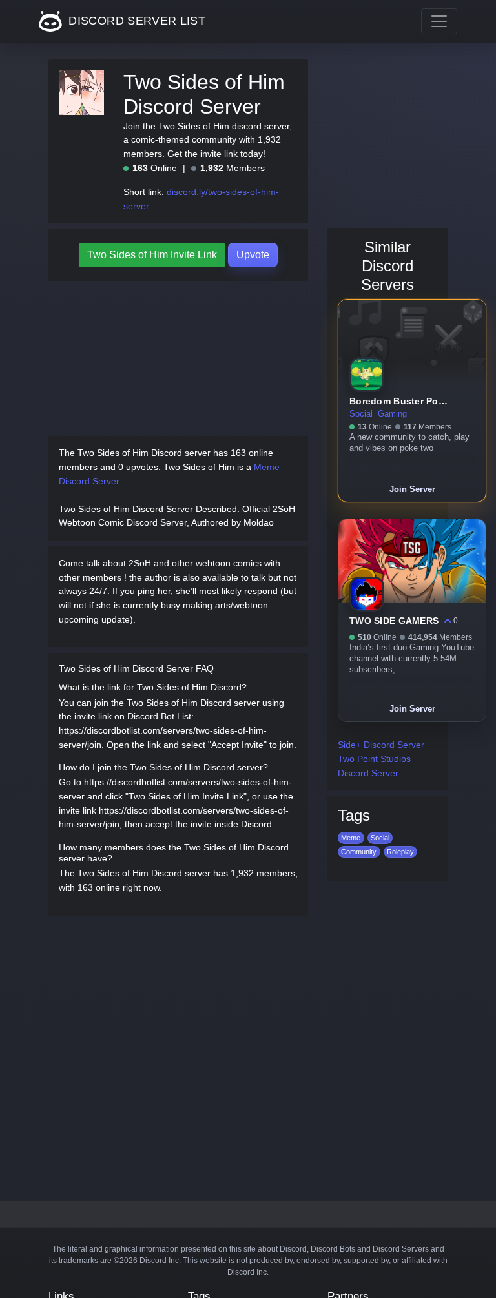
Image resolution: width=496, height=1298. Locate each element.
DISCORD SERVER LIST (135, 20)
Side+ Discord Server (381, 744)
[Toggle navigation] (439, 21)
